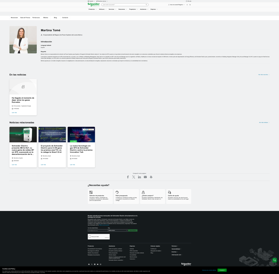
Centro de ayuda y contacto (115, 248)
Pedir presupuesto (113, 252)
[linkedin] (139, 177)
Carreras (132, 248)
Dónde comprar (112, 254)
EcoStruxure (153, 248)
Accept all (222, 270)
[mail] (145, 177)
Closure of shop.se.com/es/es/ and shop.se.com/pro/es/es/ (117, 257)
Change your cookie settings (209, 270)
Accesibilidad (133, 254)
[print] (151, 177)
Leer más (14, 112)
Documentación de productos (95, 248)
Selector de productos (93, 252)
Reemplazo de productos (94, 254)
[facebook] (127, 177)
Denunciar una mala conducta (137, 252)
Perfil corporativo (134, 250)
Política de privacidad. (104, 225)
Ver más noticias (263, 122)
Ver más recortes (263, 74)
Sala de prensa (133, 257)
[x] (133, 177)
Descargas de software (93, 250)
